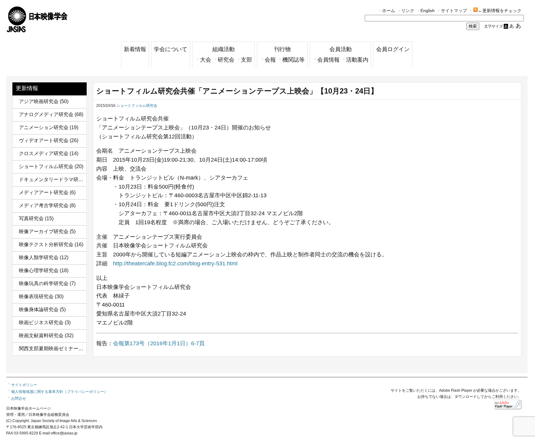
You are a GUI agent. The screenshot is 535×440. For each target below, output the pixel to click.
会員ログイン (393, 49)
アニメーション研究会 (43, 127)
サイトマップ (454, 10)
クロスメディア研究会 (43, 153)
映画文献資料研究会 (41, 335)
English (427, 10)
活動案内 (357, 60)
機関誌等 (293, 60)
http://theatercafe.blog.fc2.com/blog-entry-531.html (175, 263)
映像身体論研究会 (39, 309)
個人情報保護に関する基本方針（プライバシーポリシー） (59, 392)
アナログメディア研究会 (46, 114)
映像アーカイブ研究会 (43, 231)
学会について (170, 49)
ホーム (388, 10)
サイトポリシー (24, 385)
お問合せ (18, 398)
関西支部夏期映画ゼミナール (51, 348)
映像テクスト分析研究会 (46, 244)
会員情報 (328, 60)
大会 (205, 60)
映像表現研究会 (36, 296)
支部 (246, 60)
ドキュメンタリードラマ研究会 (53, 179)
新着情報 (135, 49)
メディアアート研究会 (43, 192)
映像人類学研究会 (39, 257)
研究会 (226, 60)
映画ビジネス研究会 (41, 322)
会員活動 (340, 49)
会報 (270, 60)
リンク (407, 10)
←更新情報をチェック (499, 10)
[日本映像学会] (37, 30)
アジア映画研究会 (39, 101)
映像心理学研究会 (39, 270)
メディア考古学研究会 (43, 205)
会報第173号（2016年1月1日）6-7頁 (159, 343)
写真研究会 (31, 218)
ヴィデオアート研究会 (43, 140)
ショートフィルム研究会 (46, 166)
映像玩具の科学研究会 (43, 283)
